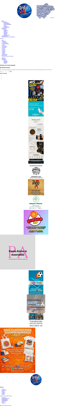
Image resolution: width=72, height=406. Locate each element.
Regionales (6, 30)
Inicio (3, 20)
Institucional (4, 21)
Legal (5, 25)
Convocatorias (4, 47)
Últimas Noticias (4, 54)
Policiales (5, 33)
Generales (6, 32)
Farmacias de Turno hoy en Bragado (8, 36)
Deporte (5, 34)
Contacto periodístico (7, 24)
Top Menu (1, 38)
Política (5, 31)
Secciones (4, 28)
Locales (5, 29)
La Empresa (6, 22)
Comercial (5, 26)
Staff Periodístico (7, 23)
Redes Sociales (6, 27)
